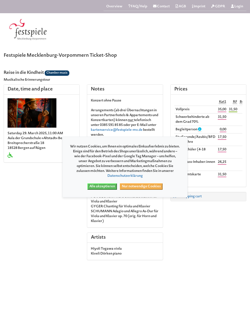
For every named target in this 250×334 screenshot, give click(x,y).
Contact (163, 7)
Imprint (199, 7)
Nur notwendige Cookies (141, 187)
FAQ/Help (138, 7)
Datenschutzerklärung (125, 176)
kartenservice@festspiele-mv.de (117, 130)
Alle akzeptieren (102, 187)
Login (238, 7)
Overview (114, 7)
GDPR (220, 7)
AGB (182, 7)
